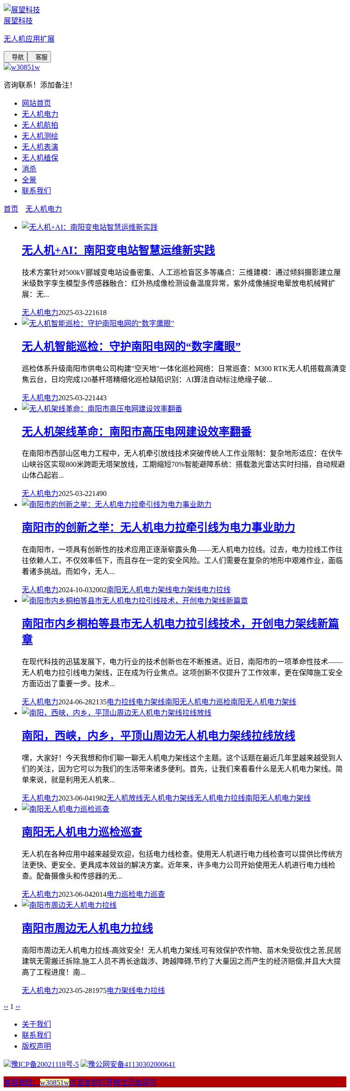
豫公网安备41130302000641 (131, 1064)
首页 (11, 209)
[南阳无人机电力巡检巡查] (65, 809)
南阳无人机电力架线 (139, 590)
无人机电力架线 (168, 798)
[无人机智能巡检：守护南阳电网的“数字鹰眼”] (98, 323)
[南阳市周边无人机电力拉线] (69, 905)
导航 (15, 57)
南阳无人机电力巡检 (198, 702)
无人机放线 (125, 798)
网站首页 (36, 103)
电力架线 (186, 590)
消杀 (29, 169)
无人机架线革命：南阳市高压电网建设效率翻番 (137, 432)
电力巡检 (121, 894)
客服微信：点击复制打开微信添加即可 (80, 1082)
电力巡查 (150, 894)
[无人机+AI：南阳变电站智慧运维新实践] (90, 227)
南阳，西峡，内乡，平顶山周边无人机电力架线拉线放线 (158, 736)
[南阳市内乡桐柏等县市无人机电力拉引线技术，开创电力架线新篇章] (135, 601)
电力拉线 (216, 590)
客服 (39, 57)
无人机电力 (40, 114)
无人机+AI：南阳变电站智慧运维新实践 (118, 250)
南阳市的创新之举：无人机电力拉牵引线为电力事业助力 (158, 527)
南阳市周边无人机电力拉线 (87, 928)
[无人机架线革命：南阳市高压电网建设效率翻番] (102, 409)
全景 (29, 180)
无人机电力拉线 (219, 798)
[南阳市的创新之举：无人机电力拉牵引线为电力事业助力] (116, 504)
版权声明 (36, 1046)
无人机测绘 (40, 136)
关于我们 (36, 1024)
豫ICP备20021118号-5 (45, 1064)
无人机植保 (40, 158)
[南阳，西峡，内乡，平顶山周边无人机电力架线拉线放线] (116, 713)
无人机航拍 (40, 125)
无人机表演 (40, 147)
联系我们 (36, 191)
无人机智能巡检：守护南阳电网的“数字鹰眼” (131, 346)
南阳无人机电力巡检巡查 (82, 832)
